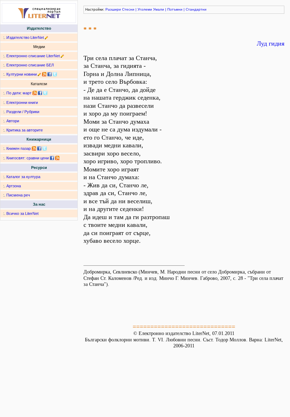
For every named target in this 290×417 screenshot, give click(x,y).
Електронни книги (22, 102)
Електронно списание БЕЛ (30, 65)
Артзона (13, 186)
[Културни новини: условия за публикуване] (39, 74)
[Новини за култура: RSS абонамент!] (44, 74)
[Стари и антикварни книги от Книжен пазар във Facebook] (39, 148)
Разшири (113, 9)
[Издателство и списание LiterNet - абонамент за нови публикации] (35, 93)
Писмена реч (18, 195)
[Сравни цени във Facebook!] (52, 158)
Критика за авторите (24, 130)
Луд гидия (270, 43)
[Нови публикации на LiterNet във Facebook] (40, 93)
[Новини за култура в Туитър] (55, 74)
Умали (158, 9)
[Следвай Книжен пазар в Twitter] (44, 148)
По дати (13, 93)
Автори (12, 121)
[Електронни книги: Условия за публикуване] (46, 37)
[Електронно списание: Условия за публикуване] (62, 56)
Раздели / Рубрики (22, 112)
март (27, 93)
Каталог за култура (23, 177)
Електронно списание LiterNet (33, 56)
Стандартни (196, 9)
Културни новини (21, 74)
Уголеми (145, 9)
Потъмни (174, 9)
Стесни (128, 9)
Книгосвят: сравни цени (27, 158)
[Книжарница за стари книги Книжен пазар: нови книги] (34, 148)
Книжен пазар (18, 148)
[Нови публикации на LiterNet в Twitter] (45, 93)
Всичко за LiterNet (22, 213)
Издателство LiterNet (25, 37)
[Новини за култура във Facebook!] (49, 74)
